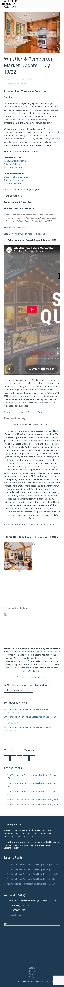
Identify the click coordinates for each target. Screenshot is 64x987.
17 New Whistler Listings (15, 160)
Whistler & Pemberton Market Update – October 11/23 (29, 709)
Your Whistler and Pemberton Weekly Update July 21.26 (32, 804)
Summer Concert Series (19, 119)
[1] (46, 556)
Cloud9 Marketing (46, 981)
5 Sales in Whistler (12, 164)
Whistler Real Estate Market (18, 690)
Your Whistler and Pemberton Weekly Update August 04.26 (32, 874)
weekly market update (40, 685)
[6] (32, 584)
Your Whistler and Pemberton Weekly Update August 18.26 (32, 864)
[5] (18, 556)
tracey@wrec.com (17, 915)
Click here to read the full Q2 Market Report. (24, 412)
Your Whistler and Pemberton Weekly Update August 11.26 (32, 869)
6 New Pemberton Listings (16, 176)
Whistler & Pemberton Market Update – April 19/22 (27, 727)
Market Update (19, 685)
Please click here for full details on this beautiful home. (29, 524)
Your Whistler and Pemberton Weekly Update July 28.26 (32, 799)
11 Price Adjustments (13, 167)
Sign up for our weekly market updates (24, 233)
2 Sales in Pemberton (14, 180)
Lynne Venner (28, 79)
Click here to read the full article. (32, 677)
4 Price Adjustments (13, 183)
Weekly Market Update (16, 83)
